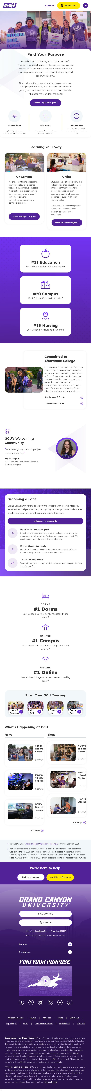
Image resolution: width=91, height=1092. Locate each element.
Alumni (33, 1018)
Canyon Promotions (44, 1023)
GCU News (74, 1018)
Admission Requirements (45, 521)
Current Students (15, 1018)
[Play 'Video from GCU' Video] (45, 981)
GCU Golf (81, 1023)
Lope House (64, 1023)
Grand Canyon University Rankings (41, 844)
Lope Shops (11, 1023)
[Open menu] (85, 5)
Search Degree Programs (45, 102)
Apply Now (49, 5)
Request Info (70, 5)
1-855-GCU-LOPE (45, 914)
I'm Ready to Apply (30, 877)
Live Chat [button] (47, 922)
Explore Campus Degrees (24, 216)
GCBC (25, 1023)
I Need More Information (60, 877)
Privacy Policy (50, 1082)
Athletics (47, 1018)
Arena (60, 1018)
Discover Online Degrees (66, 222)
